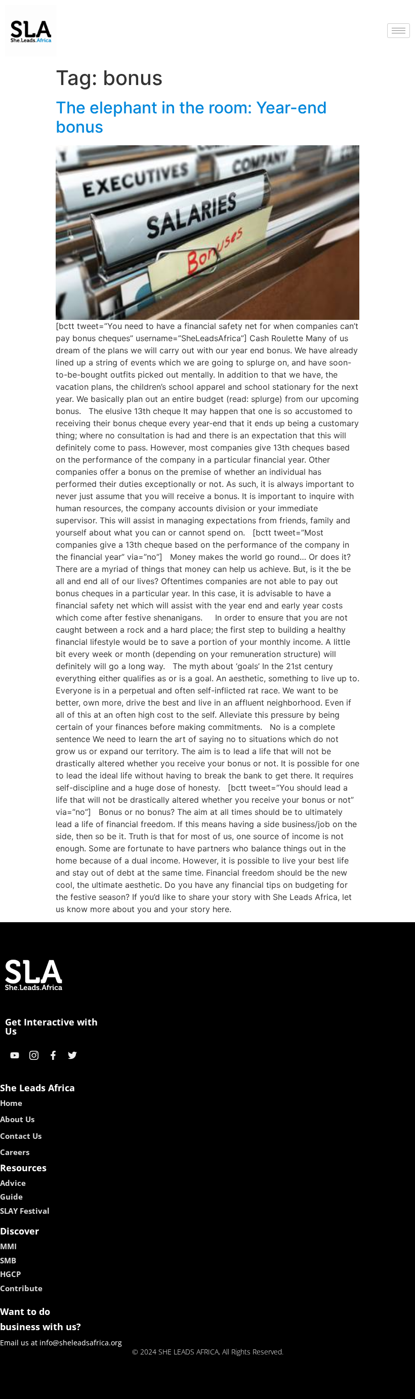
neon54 (278, 1388)
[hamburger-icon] (398, 30)
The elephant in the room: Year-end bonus (191, 117)
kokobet (138, 1388)
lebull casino (180, 1388)
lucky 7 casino (234, 1388)
